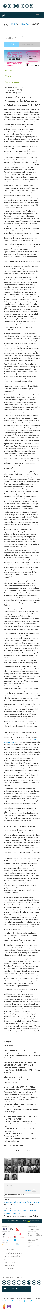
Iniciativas (24, 24)
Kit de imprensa (9, 1269)
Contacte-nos (9, 1262)
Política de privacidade (13, 1253)
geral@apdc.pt (26, 1301)
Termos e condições (12, 1256)
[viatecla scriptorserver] (9, 1306)
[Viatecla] (4, 1306)
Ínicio (14, 24)
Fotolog (8, 71)
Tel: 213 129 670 (8, 1301)
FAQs (5, 1259)
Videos (8, 76)
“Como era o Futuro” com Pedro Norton (21, 1202)
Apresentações (12, 82)
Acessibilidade (9, 1250)
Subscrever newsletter (16, 1289)
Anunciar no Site (10, 1265)
